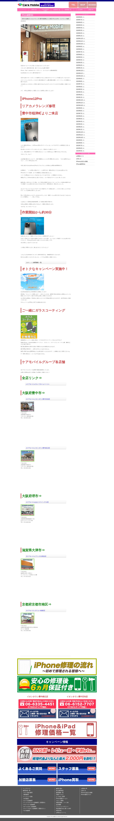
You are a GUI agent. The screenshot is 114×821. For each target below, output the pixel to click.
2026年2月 (79, 33)
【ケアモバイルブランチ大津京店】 (36, 556)
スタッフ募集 (60, 800)
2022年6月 (79, 148)
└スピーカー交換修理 (29, 804)
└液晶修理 (26, 794)
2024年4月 (79, 92)
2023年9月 (79, 108)
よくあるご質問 (60, 796)
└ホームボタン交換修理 (29, 806)
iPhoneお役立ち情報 (82, 161)
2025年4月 (79, 60)
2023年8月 (79, 110)
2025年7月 (79, 52)
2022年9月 (79, 140)
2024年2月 (79, 94)
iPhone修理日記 (80, 164)
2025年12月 (79, 38)
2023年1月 (79, 129)
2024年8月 (79, 81)
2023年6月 (79, 116)
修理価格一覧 (68, 9)
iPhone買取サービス (61, 798)
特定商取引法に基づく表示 (63, 808)
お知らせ (78, 158)
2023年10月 (79, 105)
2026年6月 (79, 22)
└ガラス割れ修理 (27, 792)
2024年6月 (79, 86)
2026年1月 (79, 35)
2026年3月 (79, 30)
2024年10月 (79, 76)
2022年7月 (79, 145)
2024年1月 (79, 97)
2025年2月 (79, 65)
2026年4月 (79, 27)
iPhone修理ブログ (86, 794)
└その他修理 (26, 810)
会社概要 (58, 804)
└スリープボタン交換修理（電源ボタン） (34, 808)
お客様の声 (90, 9)
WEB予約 (58, 810)
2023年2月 (79, 126)
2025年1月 (79, 68)
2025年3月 (79, 62)
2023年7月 (79, 113)
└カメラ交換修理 (27, 800)
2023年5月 (79, 118)
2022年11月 (79, 134)
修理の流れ (34, 9)
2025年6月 (79, 54)
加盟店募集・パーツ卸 (62, 802)
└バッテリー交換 (27, 796)
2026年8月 (79, 17)
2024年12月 (79, 70)
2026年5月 (79, 25)
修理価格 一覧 (37, 262)
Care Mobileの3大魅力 (45, 10)
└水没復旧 (26, 798)
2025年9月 (79, 46)
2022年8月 (79, 142)
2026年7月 (79, 19)
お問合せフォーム (61, 812)
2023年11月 (79, 102)
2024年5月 (79, 89)
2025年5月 (79, 57)
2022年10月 (79, 137)
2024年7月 (79, 84)
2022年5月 (79, 151)
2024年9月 (79, 78)
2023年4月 (79, 121)
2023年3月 (79, 124)
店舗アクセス (60, 794)
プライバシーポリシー (62, 806)
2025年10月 (79, 43)
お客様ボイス (80, 156)
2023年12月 (79, 100)
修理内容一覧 (56, 9)
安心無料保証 (60, 790)
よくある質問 (79, 9)
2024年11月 (79, 73)
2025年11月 (79, 41)
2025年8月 (79, 49)
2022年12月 (79, 132)
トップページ (23, 9)
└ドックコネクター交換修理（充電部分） (34, 802)
